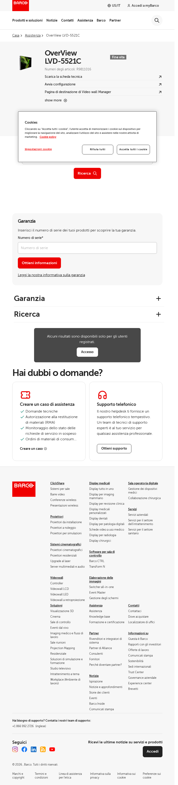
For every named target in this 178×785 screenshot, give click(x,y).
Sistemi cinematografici (65, 544)
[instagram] (15, 749)
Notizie (51, 20)
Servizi (132, 509)
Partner (115, 20)
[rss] (43, 749)
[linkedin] (33, 749)
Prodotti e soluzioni (27, 20)
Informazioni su (138, 633)
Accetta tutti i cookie (133, 149)
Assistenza (85, 20)
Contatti (67, 20)
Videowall (56, 577)
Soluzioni (56, 605)
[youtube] (52, 749)
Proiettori (56, 516)
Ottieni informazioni (39, 263)
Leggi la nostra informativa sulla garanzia (51, 275)
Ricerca (84, 173)
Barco (101, 20)
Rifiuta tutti (97, 149)
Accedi (153, 751)
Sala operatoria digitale (143, 483)
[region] (87, 137)
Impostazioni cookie (38, 149)
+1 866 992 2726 (29, 726)
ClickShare (57, 483)
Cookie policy (48, 137)
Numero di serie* (30, 238)
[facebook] (24, 749)
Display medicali (99, 483)
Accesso (87, 352)
